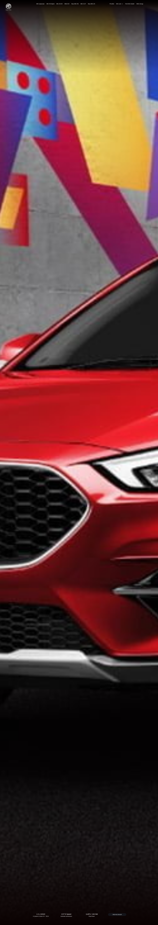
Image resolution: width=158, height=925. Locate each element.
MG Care (118, 4)
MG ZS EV (59, 4)
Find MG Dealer (129, 4)
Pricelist (112, 4)
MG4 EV (67, 4)
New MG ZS (91, 4)
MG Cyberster (40, 4)
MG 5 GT (83, 4)
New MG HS (75, 4)
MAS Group (139, 4)
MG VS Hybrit (50, 4)
